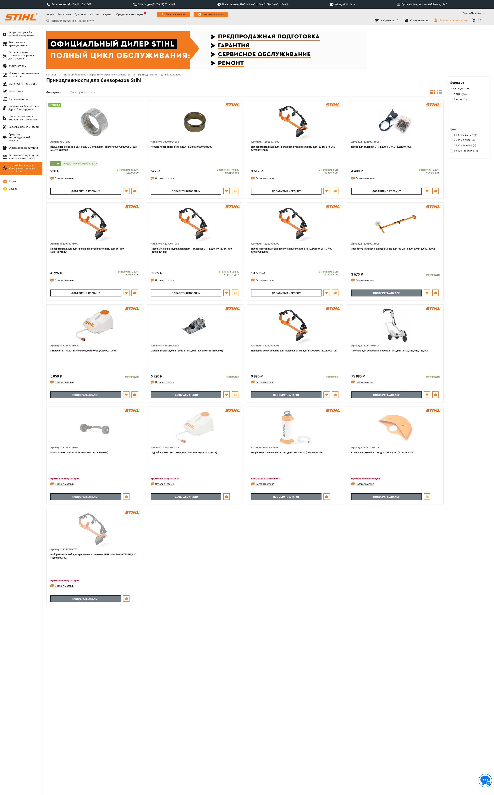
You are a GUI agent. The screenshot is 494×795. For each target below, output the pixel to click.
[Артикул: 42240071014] (94, 427)
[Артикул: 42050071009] (395, 224)
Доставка (81, 14)
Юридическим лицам (129, 14)
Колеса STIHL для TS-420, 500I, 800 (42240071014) (79, 452)
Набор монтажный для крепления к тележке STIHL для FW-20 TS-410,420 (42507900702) (93, 556)
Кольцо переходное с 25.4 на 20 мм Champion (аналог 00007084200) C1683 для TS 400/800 (93, 148)
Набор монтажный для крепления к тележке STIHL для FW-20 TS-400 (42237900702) (291, 250)
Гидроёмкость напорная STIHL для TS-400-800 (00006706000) (287, 452)
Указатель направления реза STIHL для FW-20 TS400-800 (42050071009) (393, 248)
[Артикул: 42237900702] (295, 224)
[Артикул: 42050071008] (295, 122)
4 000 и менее (465, 135)
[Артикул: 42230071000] (195, 224)
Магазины (64, 14)
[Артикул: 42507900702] (94, 529)
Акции (50, 14)
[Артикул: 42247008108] (395, 427)
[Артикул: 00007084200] (195, 122)
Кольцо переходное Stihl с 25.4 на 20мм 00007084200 (181, 146)
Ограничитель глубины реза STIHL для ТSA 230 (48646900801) (187, 350)
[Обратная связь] (485, 780)
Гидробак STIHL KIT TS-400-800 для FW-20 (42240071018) (184, 452)
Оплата (95, 14)
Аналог (460, 99)
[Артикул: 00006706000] (295, 427)
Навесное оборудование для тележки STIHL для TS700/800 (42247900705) (294, 350)
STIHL (460, 94)
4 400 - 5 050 (464, 140)
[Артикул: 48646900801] (195, 325)
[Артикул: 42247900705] (295, 325)
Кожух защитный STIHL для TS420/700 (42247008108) (382, 452)
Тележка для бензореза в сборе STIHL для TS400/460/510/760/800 (389, 350)
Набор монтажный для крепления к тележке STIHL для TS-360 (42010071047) (87, 250)
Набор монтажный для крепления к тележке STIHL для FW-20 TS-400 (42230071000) (191, 250)
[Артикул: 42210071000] (395, 122)
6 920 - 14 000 (465, 145)
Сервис (107, 14)
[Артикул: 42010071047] (94, 224)
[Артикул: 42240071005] (94, 325)
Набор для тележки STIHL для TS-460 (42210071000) (381, 146)
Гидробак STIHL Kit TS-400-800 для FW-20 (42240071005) (83, 350)
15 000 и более (466, 150)
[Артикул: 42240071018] (195, 427)
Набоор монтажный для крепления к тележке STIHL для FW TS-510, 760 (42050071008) (293, 148)
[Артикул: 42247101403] (395, 325)
